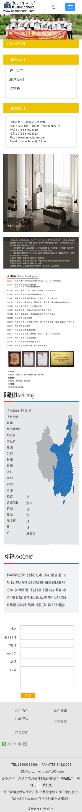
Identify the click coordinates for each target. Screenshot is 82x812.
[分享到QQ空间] (15, 744)
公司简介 (21, 710)
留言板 (14, 89)
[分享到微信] (4, 744)
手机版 (47, 785)
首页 (10, 43)
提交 (28, 695)
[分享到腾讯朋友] (20, 744)
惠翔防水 (47, 808)
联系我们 (16, 79)
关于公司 (19, 43)
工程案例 (60, 721)
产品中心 (21, 718)
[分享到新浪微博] (9, 744)
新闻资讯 (60, 710)
